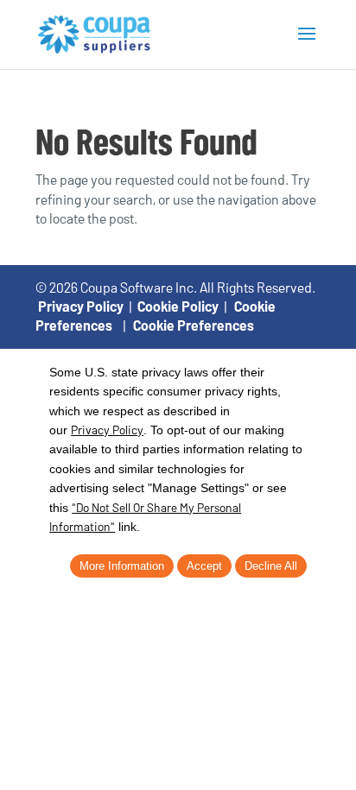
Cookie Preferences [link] (193, 325)
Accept (204, 565)
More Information (121, 565)
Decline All (271, 565)
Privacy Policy (81, 306)
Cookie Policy (178, 306)
